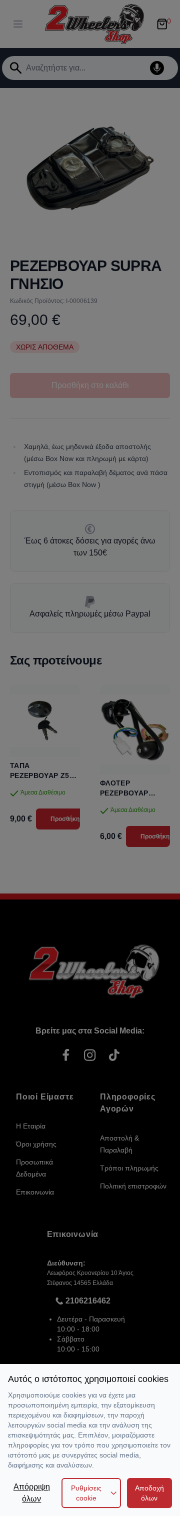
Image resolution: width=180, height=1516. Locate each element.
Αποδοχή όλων (149, 1493)
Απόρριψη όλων (32, 1492)
